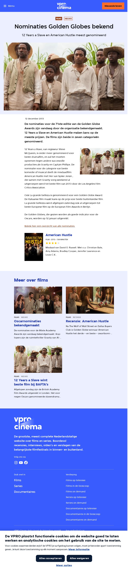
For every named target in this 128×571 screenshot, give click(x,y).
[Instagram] (16, 462)
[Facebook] (26, 462)
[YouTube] (21, 462)
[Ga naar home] (64, 6)
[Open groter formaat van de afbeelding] (102, 161)
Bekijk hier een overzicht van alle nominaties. (50, 225)
